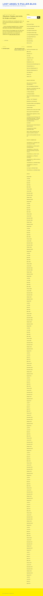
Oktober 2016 (29, 421)
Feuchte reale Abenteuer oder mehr (33, 26)
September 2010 (30, 573)
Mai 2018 (28, 382)
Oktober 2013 (29, 496)
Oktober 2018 (29, 371)
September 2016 (30, 423)
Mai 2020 (28, 332)
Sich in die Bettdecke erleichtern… (33, 86)
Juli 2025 (28, 203)
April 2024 (28, 234)
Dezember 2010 (29, 566)
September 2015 (30, 448)
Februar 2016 (29, 438)
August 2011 (29, 550)
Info (27, 55)
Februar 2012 (29, 537)
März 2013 (29, 510)
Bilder (28, 51)
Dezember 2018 (29, 367)
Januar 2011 (29, 564)
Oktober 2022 (29, 272)
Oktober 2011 (29, 546)
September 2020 (30, 324)
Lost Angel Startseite (30, 28)
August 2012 (29, 525)
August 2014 (29, 475)
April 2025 (28, 209)
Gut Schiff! (28, 122)
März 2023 (29, 261)
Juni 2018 (28, 380)
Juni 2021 (28, 305)
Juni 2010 (28, 579)
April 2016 (28, 433)
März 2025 (29, 211)
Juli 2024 (28, 228)
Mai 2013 (28, 506)
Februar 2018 (29, 388)
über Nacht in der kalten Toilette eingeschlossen (12, 27)
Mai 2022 (28, 282)
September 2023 (30, 249)
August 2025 (29, 201)
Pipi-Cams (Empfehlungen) (31, 68)
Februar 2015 (29, 463)
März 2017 (29, 411)
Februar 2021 (29, 313)
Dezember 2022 (29, 267)
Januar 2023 (29, 265)
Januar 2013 (29, 514)
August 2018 (29, 375)
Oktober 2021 (29, 297)
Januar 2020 (29, 340)
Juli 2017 (28, 402)
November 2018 (29, 369)
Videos (28, 76)
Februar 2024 (29, 238)
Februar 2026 (29, 189)
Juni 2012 (28, 529)
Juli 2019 (28, 353)
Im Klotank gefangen (30, 91)
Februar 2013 (29, 512)
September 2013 (30, 498)
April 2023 (28, 259)
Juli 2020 (28, 328)
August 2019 (29, 350)
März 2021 (29, 311)
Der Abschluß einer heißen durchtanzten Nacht (31, 129)
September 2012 (30, 523)
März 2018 (29, 386)
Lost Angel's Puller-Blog (19, 3)
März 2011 (29, 560)
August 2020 (29, 326)
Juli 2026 (28, 178)
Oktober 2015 (29, 446)
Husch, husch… (37, 153)
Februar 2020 (29, 338)
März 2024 (29, 236)
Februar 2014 (29, 487)
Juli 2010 (28, 577)
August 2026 (29, 176)
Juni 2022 (28, 280)
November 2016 (29, 419)
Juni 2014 (28, 479)
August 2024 (29, 226)
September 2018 (30, 373)
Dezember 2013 (29, 492)
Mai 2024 (28, 232)
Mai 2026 (28, 182)
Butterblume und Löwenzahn (32, 101)
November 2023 (29, 245)
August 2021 (29, 301)
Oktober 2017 (29, 396)
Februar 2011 (29, 562)
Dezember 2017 (29, 392)
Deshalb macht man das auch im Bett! (33, 109)
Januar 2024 (29, 240)
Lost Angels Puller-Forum (31, 36)
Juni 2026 (28, 180)
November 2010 (29, 568)
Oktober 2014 (29, 471)
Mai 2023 (28, 257)
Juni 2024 (28, 230)
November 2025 (29, 195)
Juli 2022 (28, 278)
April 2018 (28, 384)
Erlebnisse (28, 53)
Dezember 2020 (29, 317)
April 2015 (28, 458)
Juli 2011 (28, 552)
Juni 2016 (28, 429)
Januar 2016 (29, 440)
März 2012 (29, 535)
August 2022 (29, 276)
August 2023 (29, 251)
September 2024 (30, 224)
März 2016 (29, 436)
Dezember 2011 (29, 541)
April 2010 (28, 583)
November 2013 (29, 494)
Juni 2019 (28, 355)
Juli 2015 (28, 452)
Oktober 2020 (29, 321)
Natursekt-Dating (30, 40)
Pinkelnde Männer (30, 66)
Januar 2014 (29, 490)
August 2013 (29, 500)
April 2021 (28, 309)
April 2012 (28, 533)
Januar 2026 (29, 191)
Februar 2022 (29, 288)
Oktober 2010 (29, 570)
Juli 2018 (28, 377)
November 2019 (29, 344)
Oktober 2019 (29, 346)
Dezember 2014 (29, 467)
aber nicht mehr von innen (14, 34)
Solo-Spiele (29, 72)
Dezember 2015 (29, 442)
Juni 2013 (28, 504)
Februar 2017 (29, 413)
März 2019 (29, 361)
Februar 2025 (29, 213)
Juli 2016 (28, 427)
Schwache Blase (30, 107)
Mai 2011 (28, 556)
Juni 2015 (28, 454)
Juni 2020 (28, 330)
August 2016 (29, 425)
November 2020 (29, 319)
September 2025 (30, 199)
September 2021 (30, 299)
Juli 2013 (28, 502)
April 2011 (28, 558)
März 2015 (29, 460)
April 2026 (28, 184)
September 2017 (30, 398)
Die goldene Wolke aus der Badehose (33, 103)
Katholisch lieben (37, 162)
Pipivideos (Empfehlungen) (31, 70)
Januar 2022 (29, 290)
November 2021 (29, 294)
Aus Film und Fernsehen (31, 49)
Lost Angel (13, 14)
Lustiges (6, 40)
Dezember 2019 (29, 342)
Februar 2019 (29, 363)
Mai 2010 (28, 581)
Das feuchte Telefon (30, 24)
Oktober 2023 (29, 247)
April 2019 (28, 359)
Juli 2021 (28, 303)
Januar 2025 (29, 216)
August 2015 (29, 450)
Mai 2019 (28, 357)
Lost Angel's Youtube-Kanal (32, 30)
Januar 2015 (29, 465)
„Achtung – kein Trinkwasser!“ (32, 99)
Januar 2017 (29, 415)
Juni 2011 (28, 554)
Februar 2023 (29, 263)
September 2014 (30, 473)
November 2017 (29, 394)
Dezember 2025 (29, 193)
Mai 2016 (28, 431)
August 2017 (29, 400)
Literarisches (29, 57)
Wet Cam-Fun (29, 43)
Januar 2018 (29, 390)
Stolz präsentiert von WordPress (8, 593)
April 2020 (28, 334)
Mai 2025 (28, 207)
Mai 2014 (28, 481)
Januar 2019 (29, 365)
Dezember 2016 (29, 417)
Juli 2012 (28, 527)
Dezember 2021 (29, 292)
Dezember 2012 (29, 517)
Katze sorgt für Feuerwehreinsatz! (33, 111)
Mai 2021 (28, 307)
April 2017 (28, 409)
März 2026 (29, 187)
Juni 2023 (28, 255)
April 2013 (28, 508)
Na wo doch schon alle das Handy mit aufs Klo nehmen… (33, 150)
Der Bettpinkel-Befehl (30, 93)
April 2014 (28, 483)
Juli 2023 (28, 253)
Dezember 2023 (29, 243)
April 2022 (28, 284)
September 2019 (30, 348)
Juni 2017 (28, 404)
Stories (28, 74)
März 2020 (29, 336)
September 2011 (30, 548)
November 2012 (29, 519)
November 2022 (29, 269)
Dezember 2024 (29, 218)
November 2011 (29, 543)
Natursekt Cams (29, 38)
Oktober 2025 (29, 197)
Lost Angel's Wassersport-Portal (32, 34)
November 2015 (29, 444)
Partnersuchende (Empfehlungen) (33, 64)
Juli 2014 (28, 477)
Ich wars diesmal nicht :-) (31, 105)
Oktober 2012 (29, 521)
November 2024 (29, 220)
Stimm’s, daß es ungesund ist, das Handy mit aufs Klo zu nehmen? (33, 132)
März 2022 (29, 286)
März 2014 (29, 485)
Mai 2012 (28, 531)
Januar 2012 (29, 539)
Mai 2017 (28, 406)
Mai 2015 (28, 456)
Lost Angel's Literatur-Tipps (31, 32)
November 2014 (29, 469)
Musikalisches (29, 62)
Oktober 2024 (29, 222)
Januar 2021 (29, 315)
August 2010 (29, 575)
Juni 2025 (28, 205)
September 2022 (30, 274)
